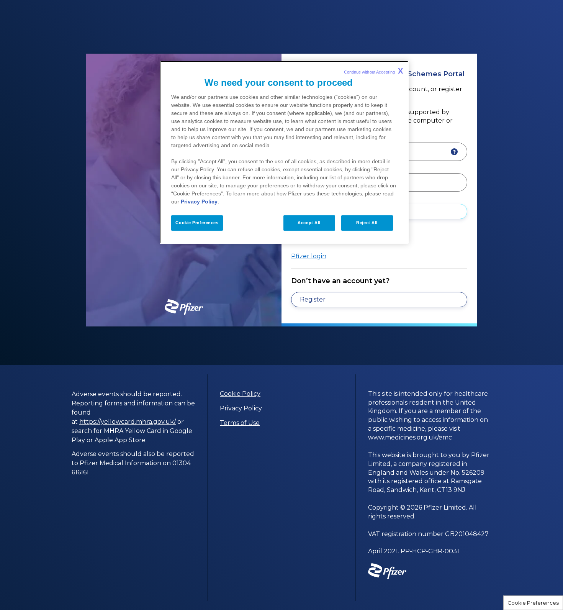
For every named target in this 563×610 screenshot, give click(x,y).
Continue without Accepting (373, 71)
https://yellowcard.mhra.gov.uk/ (127, 421)
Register (313, 299)
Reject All (367, 222)
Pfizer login (308, 256)
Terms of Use (240, 422)
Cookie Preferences (533, 603)
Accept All (309, 222)
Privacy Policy (241, 408)
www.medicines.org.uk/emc (410, 437)
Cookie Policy (240, 393)
